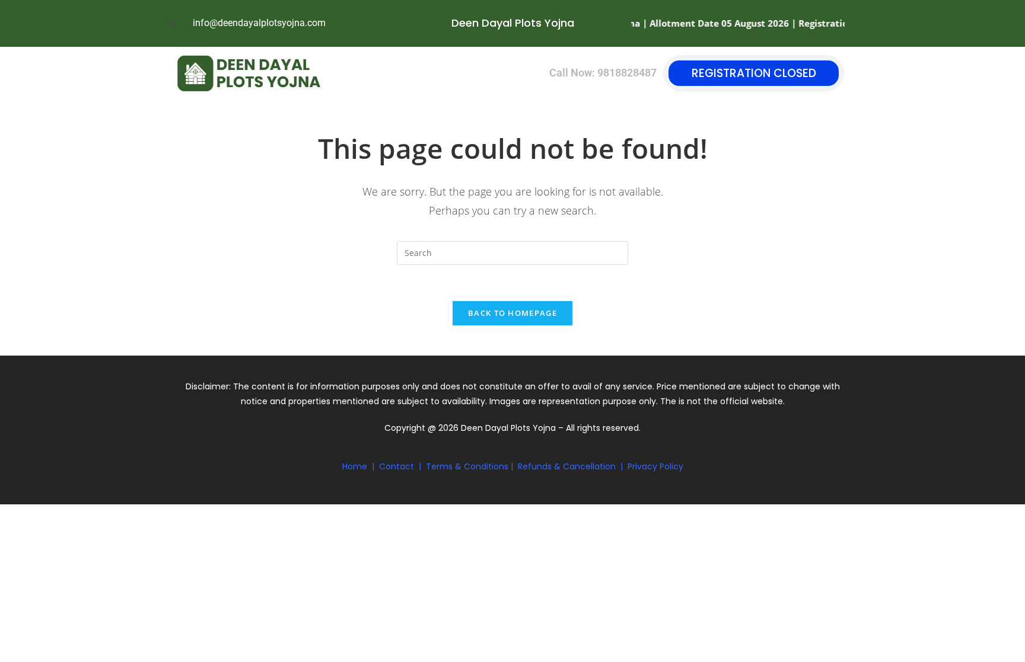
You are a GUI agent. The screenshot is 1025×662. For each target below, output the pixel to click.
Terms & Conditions (467, 466)
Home (354, 466)
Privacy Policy (655, 466)
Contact (396, 466)
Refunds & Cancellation (567, 466)
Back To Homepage (512, 313)
